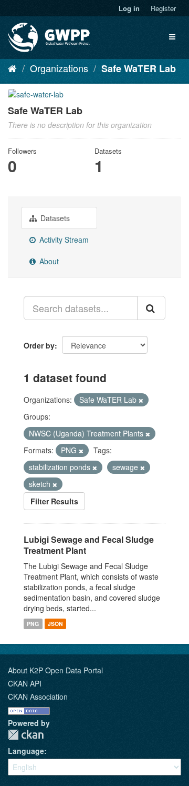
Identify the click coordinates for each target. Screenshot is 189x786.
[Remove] (141, 400)
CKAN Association (38, 696)
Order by (39, 345)
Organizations (59, 68)
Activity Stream (63, 239)
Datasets (54, 218)
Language (26, 750)
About (48, 261)
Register (163, 8)
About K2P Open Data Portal (55, 670)
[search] (151, 308)
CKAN (26, 734)
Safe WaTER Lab (138, 68)
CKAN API (24, 683)
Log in (129, 8)
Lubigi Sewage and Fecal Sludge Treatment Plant (89, 544)
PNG (33, 624)
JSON (55, 624)
